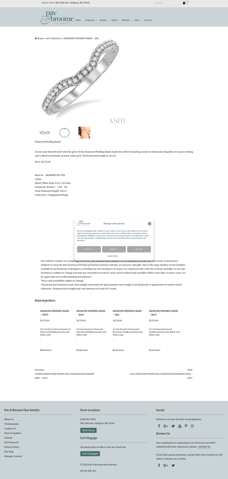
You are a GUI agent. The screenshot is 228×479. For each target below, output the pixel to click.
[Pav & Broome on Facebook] (159, 426)
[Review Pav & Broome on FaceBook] (159, 465)
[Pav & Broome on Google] (166, 426)
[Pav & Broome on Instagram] (192, 426)
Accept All (89, 249)
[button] (149, 223)
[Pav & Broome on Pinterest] (186, 426)
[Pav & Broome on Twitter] (173, 426)
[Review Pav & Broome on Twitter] (173, 465)
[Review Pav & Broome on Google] (166, 465)
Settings (139, 249)
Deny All (114, 249)
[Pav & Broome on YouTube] (180, 426)
